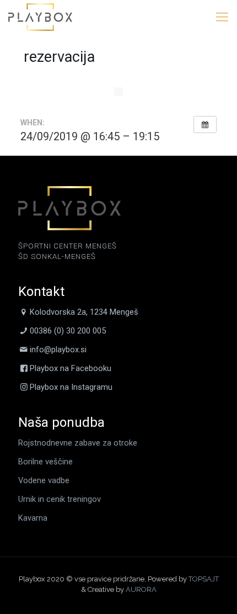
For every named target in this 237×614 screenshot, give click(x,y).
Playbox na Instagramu (71, 387)
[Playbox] (40, 16)
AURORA (141, 589)
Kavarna (32, 518)
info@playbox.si (58, 349)
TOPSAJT (203, 579)
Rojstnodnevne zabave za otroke (77, 443)
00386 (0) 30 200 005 (68, 331)
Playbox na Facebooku (70, 368)
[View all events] (205, 125)
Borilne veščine (45, 462)
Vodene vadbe (43, 480)
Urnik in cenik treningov (59, 499)
